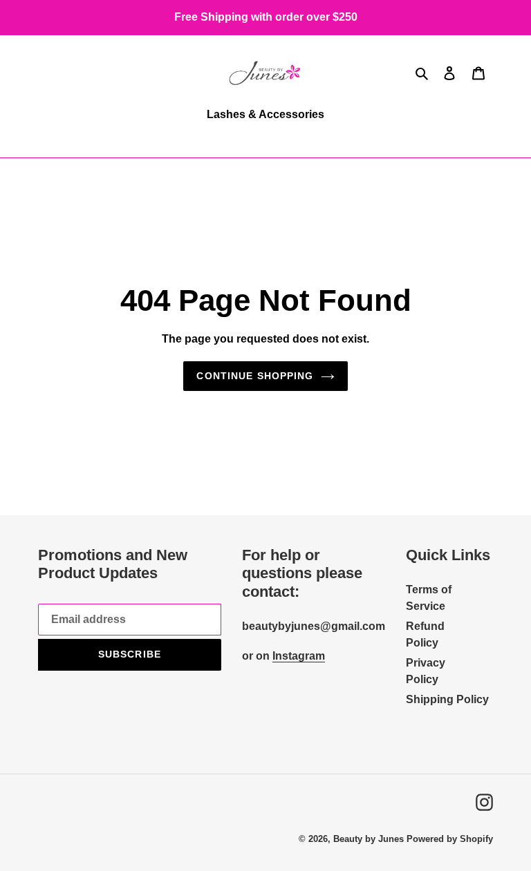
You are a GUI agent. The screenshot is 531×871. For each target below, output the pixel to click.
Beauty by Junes (368, 839)
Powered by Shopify (450, 839)
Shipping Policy (447, 699)
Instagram (298, 656)
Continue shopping (254, 375)
